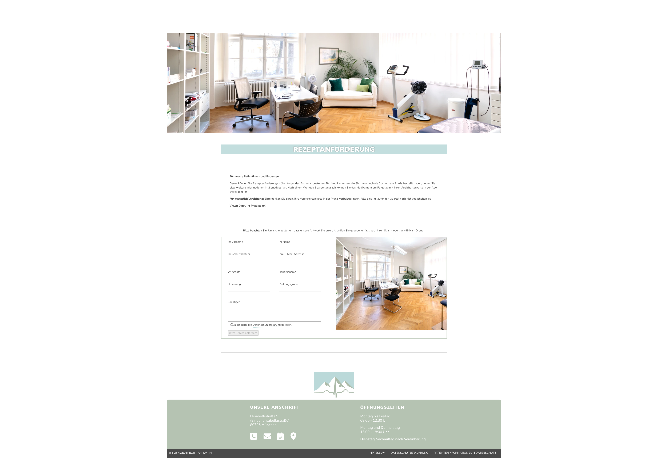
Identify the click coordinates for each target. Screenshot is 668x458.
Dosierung (234, 284)
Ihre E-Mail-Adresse (291, 254)
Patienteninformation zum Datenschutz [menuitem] (465, 453)
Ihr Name (284, 242)
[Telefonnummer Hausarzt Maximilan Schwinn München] (253, 437)
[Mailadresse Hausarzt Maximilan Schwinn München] (267, 437)
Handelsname (287, 272)
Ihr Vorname (235, 242)
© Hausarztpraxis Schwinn (190, 453)
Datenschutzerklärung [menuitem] (409, 453)
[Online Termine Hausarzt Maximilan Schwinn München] (280, 437)
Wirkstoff (234, 272)
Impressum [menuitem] (377, 453)
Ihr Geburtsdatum (239, 254)
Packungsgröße (288, 284)
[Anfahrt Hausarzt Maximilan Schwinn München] (293, 437)
